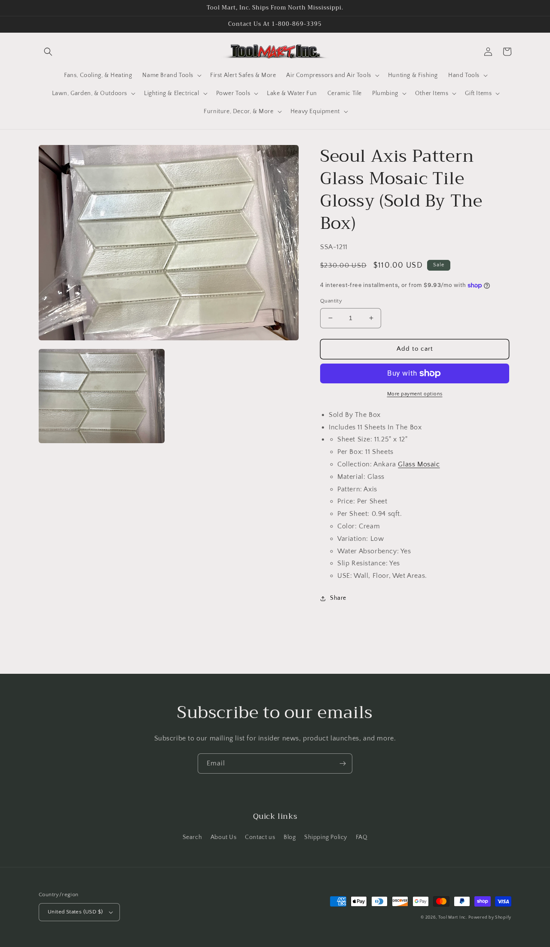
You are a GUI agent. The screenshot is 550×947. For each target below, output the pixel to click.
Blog (290, 837)
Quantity (331, 301)
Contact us (260, 837)
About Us (224, 837)
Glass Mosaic (419, 464)
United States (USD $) (75, 912)
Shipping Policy (325, 837)
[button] (48, 51)
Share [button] (338, 598)
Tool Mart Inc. (452, 917)
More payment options (415, 394)
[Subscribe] (342, 763)
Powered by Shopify (489, 917)
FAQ (362, 837)
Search (192, 837)
